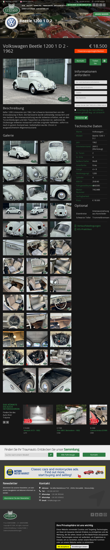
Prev (4, 422)
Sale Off (29, 6)
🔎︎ (51, 454)
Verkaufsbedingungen (88, 225)
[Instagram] (104, 5)
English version (27, 1)
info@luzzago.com (54, 500)
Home (80, 36)
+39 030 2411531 (84, 1)
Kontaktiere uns (42, 9)
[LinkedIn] (100, 5)
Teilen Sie (95, 62)
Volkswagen (88, 36)
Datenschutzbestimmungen (13, 530)
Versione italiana (11, 1)
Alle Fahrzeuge (68, 454)
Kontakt (80, 60)
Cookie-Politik (21, 528)
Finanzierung (48, 6)
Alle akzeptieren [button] (63, 547)
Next (7, 422)
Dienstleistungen (28, 9)
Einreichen (80, 118)
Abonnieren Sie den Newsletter (79, 5)
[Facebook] (93, 5)
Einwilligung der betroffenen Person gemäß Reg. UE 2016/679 (89, 111)
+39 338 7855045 (99, 1)
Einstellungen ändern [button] (80, 547)
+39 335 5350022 (57, 497)
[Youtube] (97, 5)
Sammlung (37, 6)
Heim (23, 6)
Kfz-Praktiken (84, 229)
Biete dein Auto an (61, 6)
